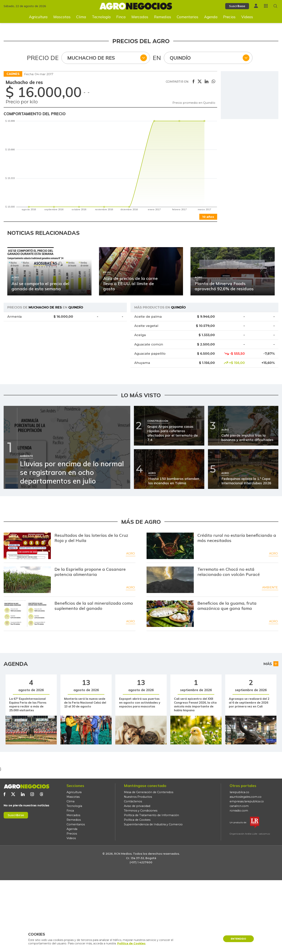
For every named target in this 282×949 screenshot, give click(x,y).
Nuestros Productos (138, 797)
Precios (229, 17)
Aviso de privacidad (137, 806)
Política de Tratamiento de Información (151, 815)
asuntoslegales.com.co (245, 797)
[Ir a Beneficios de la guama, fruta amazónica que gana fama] (170, 613)
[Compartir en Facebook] (193, 81)
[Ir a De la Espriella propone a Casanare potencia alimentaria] (27, 580)
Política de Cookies (137, 820)
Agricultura (38, 17)
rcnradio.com (239, 810)
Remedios (162, 17)
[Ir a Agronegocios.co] (26, 786)
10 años (208, 217)
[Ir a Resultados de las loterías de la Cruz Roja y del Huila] (27, 546)
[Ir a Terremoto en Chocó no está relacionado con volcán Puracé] (170, 580)
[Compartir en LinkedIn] (206, 81)
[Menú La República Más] (266, 6)
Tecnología (101, 17)
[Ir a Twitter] (13, 794)
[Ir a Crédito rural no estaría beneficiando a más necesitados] (170, 546)
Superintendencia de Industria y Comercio (153, 824)
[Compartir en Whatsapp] (213, 81)
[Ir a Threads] (41, 794)
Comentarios (187, 17)
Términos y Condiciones (140, 810)
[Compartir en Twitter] (200, 81)
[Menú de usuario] (256, 6)
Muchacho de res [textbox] (91, 58)
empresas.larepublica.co (247, 801)
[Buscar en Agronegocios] (275, 6)
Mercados (139, 17)
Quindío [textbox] (180, 58)
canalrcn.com (239, 806)
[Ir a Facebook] (4, 794)
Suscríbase (237, 6)
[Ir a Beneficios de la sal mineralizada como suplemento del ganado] (27, 613)
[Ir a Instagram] (32, 794)
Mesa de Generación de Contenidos (148, 792)
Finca (121, 17)
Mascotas (62, 17)
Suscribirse (16, 815)
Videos (247, 17)
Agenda (211, 17)
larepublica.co (239, 792)
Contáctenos (133, 801)
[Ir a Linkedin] (23, 794)
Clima (81, 17)
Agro (130, 553)
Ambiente (270, 587)
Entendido (238, 938)
